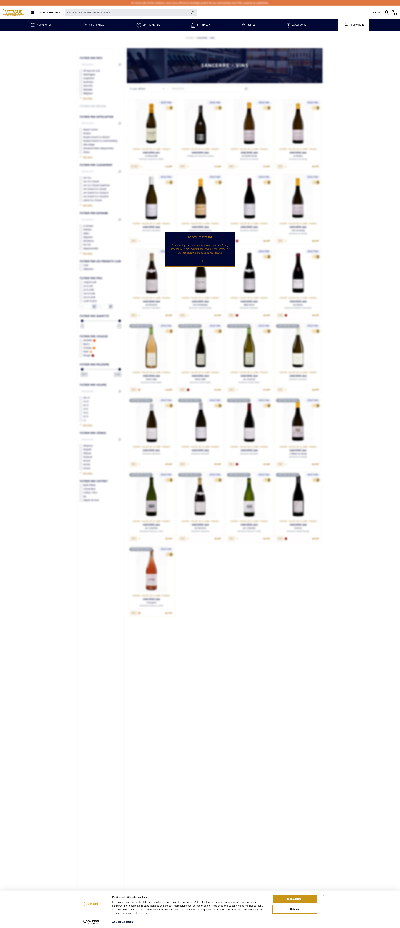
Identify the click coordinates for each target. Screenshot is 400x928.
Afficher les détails (122, 921)
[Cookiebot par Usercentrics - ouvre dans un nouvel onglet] (91, 922)
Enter (200, 261)
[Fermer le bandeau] (324, 895)
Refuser (294, 909)
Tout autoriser (294, 899)
